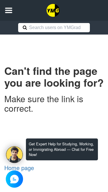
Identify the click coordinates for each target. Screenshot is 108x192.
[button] (8, 10)
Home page (19, 168)
